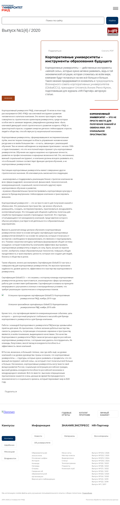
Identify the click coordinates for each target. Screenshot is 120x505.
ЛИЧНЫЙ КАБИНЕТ (104, 414)
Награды (35, 466)
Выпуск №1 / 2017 (99, 484)
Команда (35, 463)
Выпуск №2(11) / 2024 (100, 458)
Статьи (65, 461)
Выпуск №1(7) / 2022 (100, 468)
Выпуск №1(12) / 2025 (100, 455)
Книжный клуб (68, 468)
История (35, 461)
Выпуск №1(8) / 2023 (100, 466)
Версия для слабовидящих (43, 479)
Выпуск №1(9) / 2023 (100, 463)
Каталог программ (84, 414)
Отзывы (35, 468)
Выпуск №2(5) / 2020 (100, 474)
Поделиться (54, 51)
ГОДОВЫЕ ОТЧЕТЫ (66, 414)
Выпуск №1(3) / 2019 (100, 479)
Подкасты (66, 466)
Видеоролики (68, 458)
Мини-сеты (66, 453)
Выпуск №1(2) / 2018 (100, 482)
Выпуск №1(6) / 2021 (100, 471)
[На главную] (12, 8)
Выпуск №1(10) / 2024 (100, 461)
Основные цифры (39, 458)
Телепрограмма (68, 463)
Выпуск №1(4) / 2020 (100, 476)
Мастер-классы (68, 455)
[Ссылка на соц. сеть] (34, 413)
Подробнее (87, 493)
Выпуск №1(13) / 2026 (100, 453)
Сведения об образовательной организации (39, 474)
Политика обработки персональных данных (102, 500)
